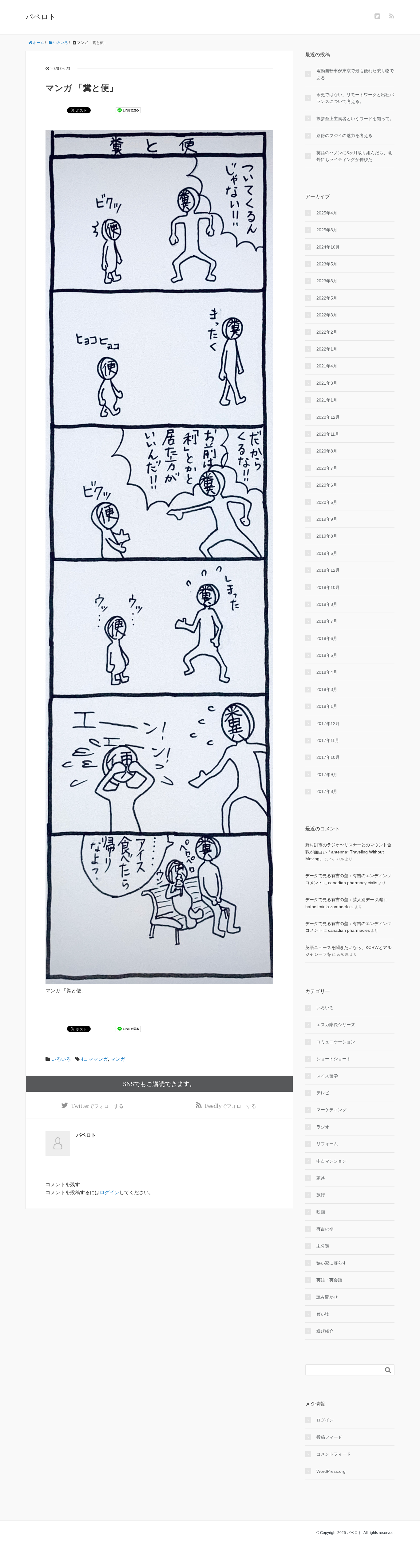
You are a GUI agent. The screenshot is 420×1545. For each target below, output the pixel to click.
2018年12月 (328, 570)
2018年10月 (328, 587)
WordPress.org (331, 1471)
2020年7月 (326, 468)
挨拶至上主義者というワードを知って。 (355, 118)
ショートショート (333, 1058)
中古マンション (331, 1161)
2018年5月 (326, 655)
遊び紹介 (325, 1330)
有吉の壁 (325, 1228)
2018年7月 (326, 621)
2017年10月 (328, 757)
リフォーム (327, 1143)
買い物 (322, 1314)
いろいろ (61, 1059)
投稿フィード (329, 1437)
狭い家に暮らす (331, 1263)
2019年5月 (326, 553)
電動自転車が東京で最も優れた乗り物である (355, 74)
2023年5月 (326, 263)
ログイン (109, 1192)
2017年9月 (326, 774)
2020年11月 (327, 434)
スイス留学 (327, 1075)
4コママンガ (94, 1059)
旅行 (320, 1194)
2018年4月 (326, 672)
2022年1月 (326, 349)
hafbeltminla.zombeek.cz (329, 906)
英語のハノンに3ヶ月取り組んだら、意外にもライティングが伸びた (354, 156)
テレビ (322, 1092)
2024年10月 (328, 247)
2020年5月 (326, 502)
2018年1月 (326, 706)
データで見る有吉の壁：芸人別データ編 (344, 899)
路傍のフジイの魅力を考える (344, 135)
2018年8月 (326, 604)
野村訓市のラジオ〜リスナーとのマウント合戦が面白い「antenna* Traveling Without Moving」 (348, 851)
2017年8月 (326, 791)
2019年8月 (326, 536)
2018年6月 (326, 638)
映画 (320, 1212)
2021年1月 (326, 400)
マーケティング (331, 1109)
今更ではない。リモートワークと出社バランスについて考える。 (355, 98)
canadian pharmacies (349, 930)
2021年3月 (326, 383)
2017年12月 (328, 723)
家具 (320, 1177)
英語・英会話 (329, 1279)
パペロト (41, 17)
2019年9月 (326, 519)
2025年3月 (326, 229)
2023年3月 (326, 280)
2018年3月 (326, 689)
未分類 (322, 1246)
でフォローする (97, 1105)
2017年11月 (327, 740)
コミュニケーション (335, 1041)
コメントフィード (333, 1454)
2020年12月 (328, 417)
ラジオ (322, 1126)
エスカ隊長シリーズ (335, 1024)
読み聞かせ (327, 1297)
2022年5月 (326, 298)
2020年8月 (326, 451)
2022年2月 (326, 332)
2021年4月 (326, 365)
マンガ (117, 1059)
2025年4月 (326, 212)
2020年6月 (326, 485)
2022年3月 (326, 314)
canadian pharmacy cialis (352, 882)
